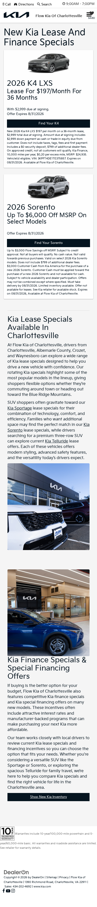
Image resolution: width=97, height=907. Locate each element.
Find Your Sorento (49, 243)
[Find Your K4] (48, 63)
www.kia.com (42, 886)
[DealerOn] (16, 872)
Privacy (64, 877)
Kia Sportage (19, 408)
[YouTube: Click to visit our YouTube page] (8, 891)
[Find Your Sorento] (48, 187)
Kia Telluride (56, 441)
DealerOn (38, 877)
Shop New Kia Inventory (48, 797)
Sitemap (51, 877)
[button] (8, 4)
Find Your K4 (49, 123)
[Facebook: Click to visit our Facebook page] (3, 891)
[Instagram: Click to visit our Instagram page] (13, 891)
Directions (25, 4)
